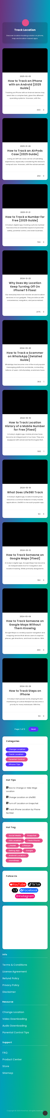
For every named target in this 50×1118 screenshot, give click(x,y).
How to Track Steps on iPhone (25, 692)
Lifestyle (26, 845)
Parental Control (17, 759)
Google (29, 850)
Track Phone (33, 840)
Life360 (12, 845)
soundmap (14, 860)
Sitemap (7, 1073)
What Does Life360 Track (25, 492)
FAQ (4, 1052)
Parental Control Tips (15, 1032)
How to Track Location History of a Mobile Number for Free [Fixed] (25, 426)
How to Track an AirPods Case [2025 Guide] (25, 152)
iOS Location (15, 840)
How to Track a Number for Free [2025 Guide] (25, 218)
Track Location (16, 754)
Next (33, 729)
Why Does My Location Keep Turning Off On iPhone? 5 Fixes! (25, 286)
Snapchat (31, 835)
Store (5, 1066)
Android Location (17, 855)
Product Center (12, 1059)
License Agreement (14, 971)
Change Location (17, 749)
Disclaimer (9, 992)
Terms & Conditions (14, 964)
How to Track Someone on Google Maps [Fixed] (25, 556)
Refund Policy (10, 978)
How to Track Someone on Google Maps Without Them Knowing (25, 624)
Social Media (15, 835)
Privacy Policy (10, 985)
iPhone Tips (14, 764)
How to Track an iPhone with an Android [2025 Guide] (25, 84)
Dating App (14, 850)
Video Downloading (14, 1019)
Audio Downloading (14, 1025)
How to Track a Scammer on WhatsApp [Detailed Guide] (25, 356)
